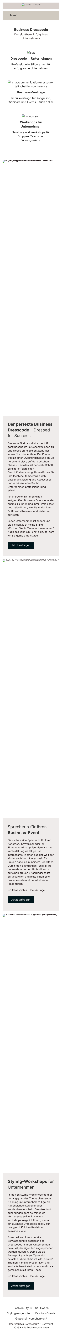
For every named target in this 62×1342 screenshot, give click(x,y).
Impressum (15, 1323)
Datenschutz (32, 1323)
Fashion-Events (45, 1313)
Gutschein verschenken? (31, 1318)
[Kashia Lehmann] (31, 4)
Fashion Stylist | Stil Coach (31, 1308)
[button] (21, 545)
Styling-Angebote (18, 1313)
